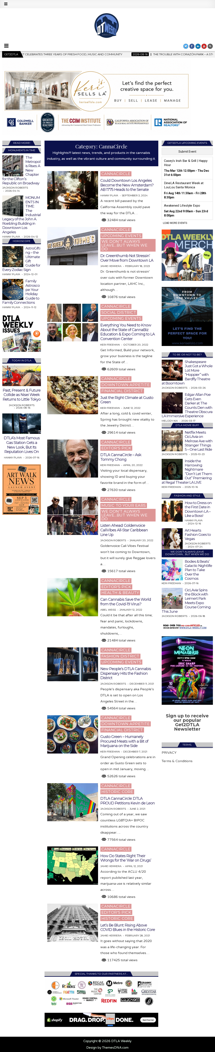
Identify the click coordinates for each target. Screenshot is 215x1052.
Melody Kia (170, 420)
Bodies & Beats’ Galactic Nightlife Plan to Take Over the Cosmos (198, 570)
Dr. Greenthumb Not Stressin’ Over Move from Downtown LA (126, 258)
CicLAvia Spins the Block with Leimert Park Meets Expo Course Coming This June (186, 601)
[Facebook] (191, 46)
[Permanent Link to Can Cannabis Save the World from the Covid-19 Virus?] (72, 597)
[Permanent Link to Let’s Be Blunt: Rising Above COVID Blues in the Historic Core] (72, 923)
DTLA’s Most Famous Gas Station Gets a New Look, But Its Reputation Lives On (22, 445)
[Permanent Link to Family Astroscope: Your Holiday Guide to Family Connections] (12, 289)
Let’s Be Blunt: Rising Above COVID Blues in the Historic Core (127, 927)
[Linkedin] (198, 46)
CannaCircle (116, 174)
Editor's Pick (116, 448)
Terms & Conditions (177, 761)
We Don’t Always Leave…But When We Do (124, 245)
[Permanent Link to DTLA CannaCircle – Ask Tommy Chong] (72, 459)
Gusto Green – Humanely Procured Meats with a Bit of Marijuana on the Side (124, 741)
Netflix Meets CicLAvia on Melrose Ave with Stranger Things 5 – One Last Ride (198, 441)
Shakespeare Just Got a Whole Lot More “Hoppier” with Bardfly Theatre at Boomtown (187, 372)
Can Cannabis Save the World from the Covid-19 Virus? (125, 601)
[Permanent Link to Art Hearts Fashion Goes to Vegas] (172, 538)
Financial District (122, 391)
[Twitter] (185, 46)
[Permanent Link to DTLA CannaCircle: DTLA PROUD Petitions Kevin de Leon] (72, 802)
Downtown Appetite (125, 385)
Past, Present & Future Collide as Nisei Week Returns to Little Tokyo (22, 395)
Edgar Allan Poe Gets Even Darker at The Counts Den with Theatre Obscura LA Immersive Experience (187, 405)
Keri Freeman (110, 344)
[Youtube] (204, 46)
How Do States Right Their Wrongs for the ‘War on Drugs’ (125, 858)
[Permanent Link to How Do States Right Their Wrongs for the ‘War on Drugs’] (72, 865)
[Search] (210, 46)
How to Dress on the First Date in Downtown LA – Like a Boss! (198, 509)
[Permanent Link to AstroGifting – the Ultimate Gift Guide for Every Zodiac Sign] (12, 256)
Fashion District (120, 656)
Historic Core (117, 791)
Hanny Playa (109, 195)
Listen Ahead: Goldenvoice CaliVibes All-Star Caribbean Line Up (124, 530)
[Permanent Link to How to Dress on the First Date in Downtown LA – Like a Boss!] (172, 511)
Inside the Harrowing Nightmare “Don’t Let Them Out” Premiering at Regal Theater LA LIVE (187, 471)
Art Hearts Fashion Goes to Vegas (198, 534)
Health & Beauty (120, 592)
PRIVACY (169, 753)
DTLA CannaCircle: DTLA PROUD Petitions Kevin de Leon (127, 800)
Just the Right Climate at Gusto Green (126, 400)
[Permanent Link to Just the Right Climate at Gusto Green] (72, 395)
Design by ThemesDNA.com (107, 1047)
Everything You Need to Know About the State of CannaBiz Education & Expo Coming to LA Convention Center (127, 332)
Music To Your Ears (123, 505)
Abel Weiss (108, 609)
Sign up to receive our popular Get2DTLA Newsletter (187, 722)
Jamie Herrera (111, 266)
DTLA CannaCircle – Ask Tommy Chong (120, 457)
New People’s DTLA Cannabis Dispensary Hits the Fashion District (125, 673)
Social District (118, 312)
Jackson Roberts (113, 540)
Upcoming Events (121, 236)
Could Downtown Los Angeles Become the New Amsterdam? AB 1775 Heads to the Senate (126, 185)
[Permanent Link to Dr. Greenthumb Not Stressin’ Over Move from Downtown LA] (72, 246)
